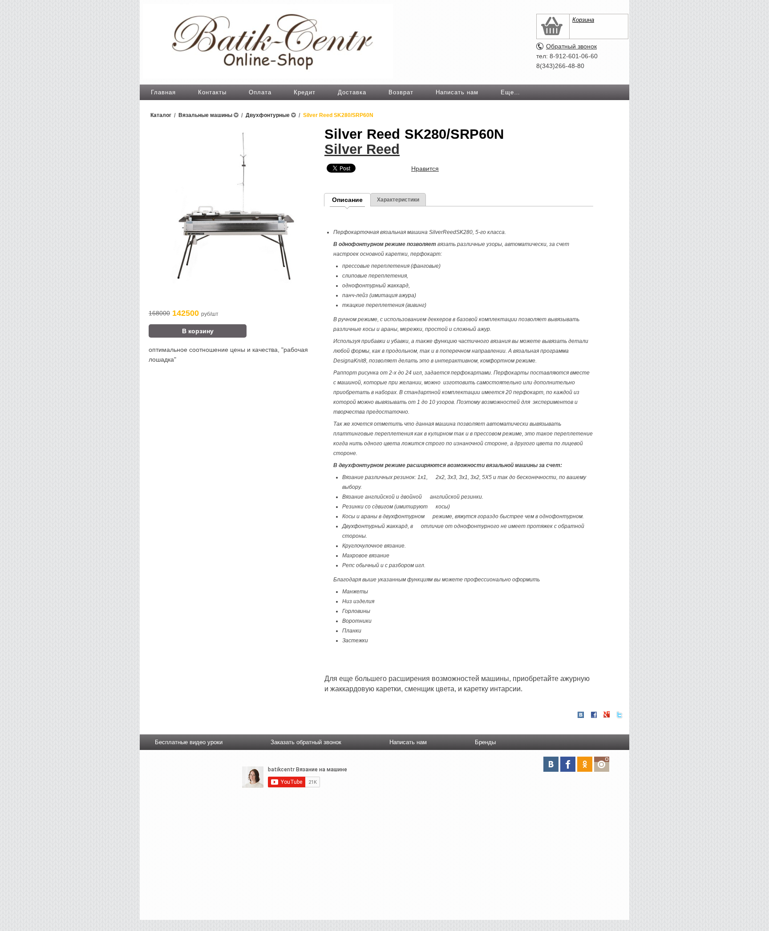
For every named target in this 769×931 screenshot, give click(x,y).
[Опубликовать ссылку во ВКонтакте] (581, 715)
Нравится (425, 168)
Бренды (485, 742)
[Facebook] (567, 764)
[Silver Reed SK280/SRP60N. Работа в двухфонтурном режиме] (232, 281)
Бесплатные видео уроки (189, 742)
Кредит (305, 92)
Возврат (401, 92)
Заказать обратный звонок (306, 742)
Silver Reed (362, 149)
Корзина (583, 19)
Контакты (212, 92)
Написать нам (457, 92)
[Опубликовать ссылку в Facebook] (594, 714)
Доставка (352, 92)
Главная (163, 92)
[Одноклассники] (584, 764)
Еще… (510, 92)
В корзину (198, 331)
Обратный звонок (571, 46)
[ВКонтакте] (551, 764)
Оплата (260, 92)
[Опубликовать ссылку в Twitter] (619, 714)
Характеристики (398, 200)
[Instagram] (601, 764)
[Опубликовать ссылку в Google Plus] (606, 714)
